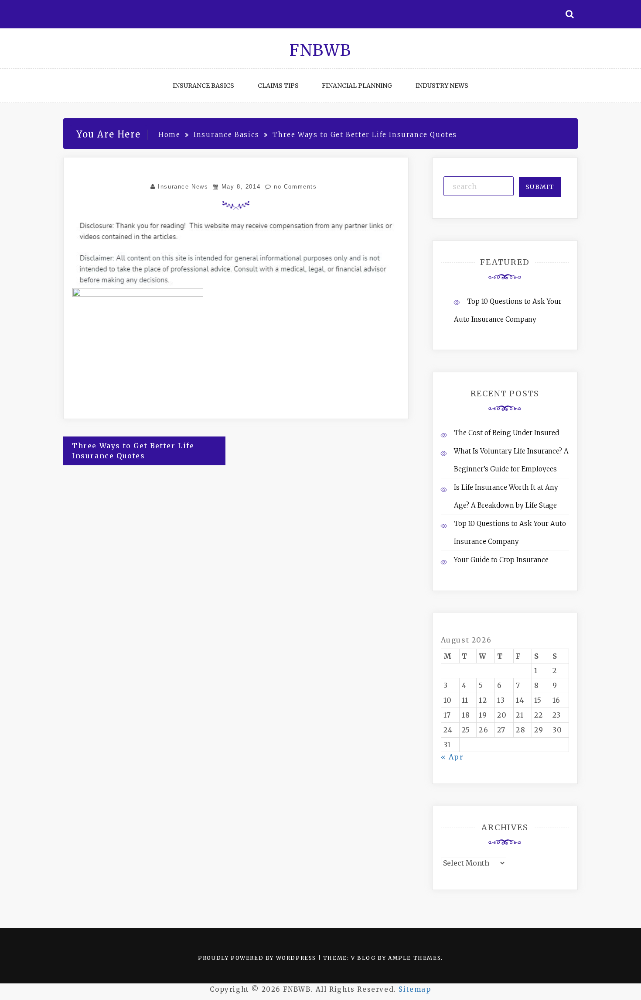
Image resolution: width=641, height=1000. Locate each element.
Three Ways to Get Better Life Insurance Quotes (133, 450)
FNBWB (320, 50)
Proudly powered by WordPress (258, 958)
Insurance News (183, 186)
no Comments (294, 186)
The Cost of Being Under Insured (506, 433)
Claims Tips (278, 85)
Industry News (442, 85)
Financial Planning (357, 85)
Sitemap (415, 989)
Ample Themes (414, 958)
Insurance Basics (203, 85)
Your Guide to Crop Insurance (501, 560)
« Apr (452, 757)
